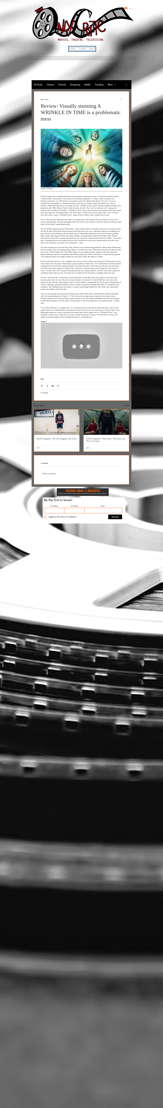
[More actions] (121, 99)
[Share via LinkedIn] (53, 386)
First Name (54, 506)
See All (127, 405)
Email (102, 506)
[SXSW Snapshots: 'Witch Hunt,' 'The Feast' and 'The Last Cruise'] (106, 422)
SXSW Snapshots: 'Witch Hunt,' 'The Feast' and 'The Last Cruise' (105, 440)
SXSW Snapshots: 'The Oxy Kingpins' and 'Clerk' (57, 439)
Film (42, 379)
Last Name (74, 506)
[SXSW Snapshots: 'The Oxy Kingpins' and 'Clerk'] (56, 422)
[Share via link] (58, 386)
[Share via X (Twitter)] (47, 386)
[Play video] (81, 345)
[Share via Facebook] (42, 386)
